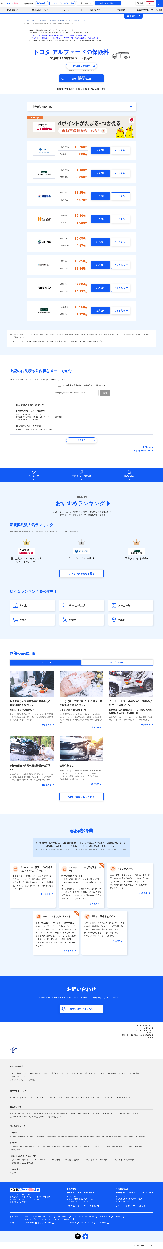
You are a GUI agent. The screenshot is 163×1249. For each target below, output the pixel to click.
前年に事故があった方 (85, 1113)
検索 (141, 3)
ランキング (34, 476)
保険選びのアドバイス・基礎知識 (149, 10)
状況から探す (15, 1107)
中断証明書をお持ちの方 (129, 1113)
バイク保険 (56, 1146)
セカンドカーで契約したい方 (107, 1113)
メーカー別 (124, 605)
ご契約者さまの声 (102, 1098)
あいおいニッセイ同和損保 (129, 1073)
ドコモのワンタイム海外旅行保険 (121, 1160)
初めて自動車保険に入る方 (20, 1113)
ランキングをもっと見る (81, 573)
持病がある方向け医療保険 (68, 1136)
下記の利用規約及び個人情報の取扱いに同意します (84, 385)
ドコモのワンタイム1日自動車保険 (94, 1160)
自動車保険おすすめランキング (21, 1098)
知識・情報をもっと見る (81, 796)
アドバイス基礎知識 (81, 476)
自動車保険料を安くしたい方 (65, 1113)
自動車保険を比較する (108, 3)
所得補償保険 (15, 1150)
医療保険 (13, 1136)
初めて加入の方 (77, 605)
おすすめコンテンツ (18, 1091)
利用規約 (147, 447)
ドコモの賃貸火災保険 (70, 1160)
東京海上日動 (82, 1073)
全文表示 (81, 440)
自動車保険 (14, 1146)
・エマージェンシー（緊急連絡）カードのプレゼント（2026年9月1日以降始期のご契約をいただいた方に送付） (65, 38)
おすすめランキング (80, 503)
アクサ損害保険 (16, 1073)
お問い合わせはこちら (81, 1008)
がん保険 (40, 1136)
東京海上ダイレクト (17, 1076)
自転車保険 (128, 1146)
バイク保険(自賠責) (69, 1146)
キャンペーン (67, 10)
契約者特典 (129, 476)
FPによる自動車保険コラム (121, 1098)
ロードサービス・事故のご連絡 (62, 3)
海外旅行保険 (117, 1146)
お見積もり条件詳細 (81, 66)
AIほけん (13, 1173)
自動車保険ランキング (40, 10)
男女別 (72, 619)
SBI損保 (45, 1073)
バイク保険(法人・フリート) (89, 1146)
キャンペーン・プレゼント (45, 1098)
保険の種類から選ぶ (18, 1126)
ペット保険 (106, 1146)
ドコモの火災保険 (53, 1160)
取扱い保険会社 (16, 1066)
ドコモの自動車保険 (37, 1160)
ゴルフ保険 (138, 1146)
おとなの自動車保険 (32, 1073)
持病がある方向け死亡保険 (90, 1136)
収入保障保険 (140, 1136)
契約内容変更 (42, 3)
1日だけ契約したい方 (53, 1117)
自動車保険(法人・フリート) (30, 1146)
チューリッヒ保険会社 (109, 1073)
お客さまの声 (95, 10)
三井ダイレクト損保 (57, 1073)
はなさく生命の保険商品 (19, 1160)
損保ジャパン (94, 1073)
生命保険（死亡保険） (26, 1136)
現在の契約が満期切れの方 (42, 1113)
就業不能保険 (129, 1136)
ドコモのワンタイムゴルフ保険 (21, 1163)
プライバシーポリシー (141, 451)
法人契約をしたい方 (36, 1117)
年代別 (23, 605)
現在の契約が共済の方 (18, 1117)
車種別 (23, 619)
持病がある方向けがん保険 (112, 1136)
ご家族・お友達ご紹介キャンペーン (70, 1098)
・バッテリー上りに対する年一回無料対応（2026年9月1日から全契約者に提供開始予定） (58, 35)
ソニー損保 (71, 1073)
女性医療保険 (51, 1136)
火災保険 (46, 1146)
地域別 (121, 619)
